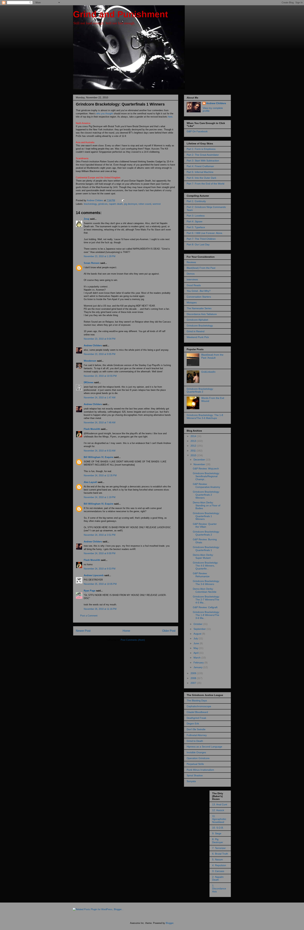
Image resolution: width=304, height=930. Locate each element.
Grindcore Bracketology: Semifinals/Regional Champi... (206, 476)
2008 (194, 678)
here (170, 116)
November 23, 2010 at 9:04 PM (99, 338)
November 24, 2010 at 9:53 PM (99, 568)
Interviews (192, 279)
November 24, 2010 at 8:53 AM (99, 450)
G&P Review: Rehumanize (201, 575)
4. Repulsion (219, 865)
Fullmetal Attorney (197, 735)
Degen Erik (193, 723)
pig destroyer (130, 204)
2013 (194, 440)
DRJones (88, 382)
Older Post (168, 630)
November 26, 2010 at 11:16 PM (100, 609)
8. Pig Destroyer (217, 841)
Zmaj (86, 219)
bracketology (90, 204)
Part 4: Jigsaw (194, 221)
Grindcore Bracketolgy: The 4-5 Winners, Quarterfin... (205, 565)
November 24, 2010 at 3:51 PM (99, 535)
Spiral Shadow (195, 775)
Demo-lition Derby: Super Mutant (203, 556)
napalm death (116, 204)
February (199, 662)
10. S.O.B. (218, 827)
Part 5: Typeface (196, 227)
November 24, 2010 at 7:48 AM (99, 422)
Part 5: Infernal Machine (200, 172)
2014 (194, 436)
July (196, 638)
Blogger (169, 923)
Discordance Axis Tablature (202, 314)
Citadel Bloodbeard (197, 712)
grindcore (102, 204)
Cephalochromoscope (199, 706)
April (196, 652)
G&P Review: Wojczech (206, 468)
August (198, 633)
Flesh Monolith (92, 429)
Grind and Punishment (120, 14)
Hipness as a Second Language (204, 746)
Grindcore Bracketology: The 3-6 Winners (206, 582)
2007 (194, 682)
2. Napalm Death (218, 878)
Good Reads (194, 285)
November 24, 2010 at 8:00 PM (99, 553)
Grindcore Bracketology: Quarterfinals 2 (200, 390)
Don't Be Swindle (196, 729)
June (197, 643)
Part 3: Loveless (196, 215)
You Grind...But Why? (199, 290)
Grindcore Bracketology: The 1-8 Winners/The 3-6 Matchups (205, 416)
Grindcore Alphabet (197, 319)
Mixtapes (192, 302)
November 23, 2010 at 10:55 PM (100, 376)
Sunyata (191, 781)
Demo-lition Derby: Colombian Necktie (204, 590)
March (197, 657)
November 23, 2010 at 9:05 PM (99, 354)
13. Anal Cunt (219, 804)
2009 (194, 673)
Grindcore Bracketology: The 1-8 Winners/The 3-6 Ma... (206, 615)
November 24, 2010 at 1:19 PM (99, 497)
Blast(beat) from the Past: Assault (212, 356)
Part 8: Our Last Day (198, 244)
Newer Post (83, 630)
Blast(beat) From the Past (201, 267)
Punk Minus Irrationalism (200, 769)
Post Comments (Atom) (133, 640)
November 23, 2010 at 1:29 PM (99, 256)
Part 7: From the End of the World (205, 183)
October (198, 624)
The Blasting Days (197, 700)
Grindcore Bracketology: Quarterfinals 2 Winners (206, 494)
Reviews (191, 262)
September (200, 629)
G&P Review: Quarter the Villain (205, 525)
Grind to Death (195, 741)
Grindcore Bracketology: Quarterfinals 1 (206, 549)
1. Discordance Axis (219, 888)
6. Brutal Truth (220, 853)
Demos (191, 273)
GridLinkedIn (208, 371)
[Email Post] (122, 200)
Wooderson (90, 360)
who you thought (104, 113)
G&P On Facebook (197, 131)
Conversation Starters (199, 296)
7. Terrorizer (219, 848)
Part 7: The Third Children (201, 238)
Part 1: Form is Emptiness (201, 149)
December (200, 459)
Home (126, 630)
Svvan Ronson (92, 263)
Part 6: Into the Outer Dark (201, 177)
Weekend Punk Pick (198, 337)
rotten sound (144, 204)
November (200, 464)
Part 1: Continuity (196, 201)
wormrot (157, 204)
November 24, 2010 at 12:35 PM (100, 475)
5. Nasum (217, 859)
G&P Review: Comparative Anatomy (206, 485)
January (198, 667)
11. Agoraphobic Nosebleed (219, 819)
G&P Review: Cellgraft (205, 607)
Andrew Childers (93, 345)
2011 (194, 450)
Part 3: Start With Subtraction (203, 160)
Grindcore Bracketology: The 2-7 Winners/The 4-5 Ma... (206, 599)
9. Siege (216, 833)
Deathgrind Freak (196, 717)
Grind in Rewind (195, 331)
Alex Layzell (90, 482)
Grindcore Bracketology (200, 325)
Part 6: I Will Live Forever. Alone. (205, 233)
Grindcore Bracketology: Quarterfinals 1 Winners (206, 516)
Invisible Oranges (196, 752)
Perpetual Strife (195, 764)
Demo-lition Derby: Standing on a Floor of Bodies (206, 505)
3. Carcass (218, 871)
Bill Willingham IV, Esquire (98, 457)
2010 (194, 455)
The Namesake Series (199, 308)
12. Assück (218, 810)
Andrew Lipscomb (94, 575)
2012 (194, 445)
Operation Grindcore (198, 758)
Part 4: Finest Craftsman (200, 166)
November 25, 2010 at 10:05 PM (100, 584)
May (196, 648)
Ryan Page (89, 590)
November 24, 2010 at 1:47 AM (99, 397)
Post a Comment (88, 615)
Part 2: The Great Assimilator (203, 154)
